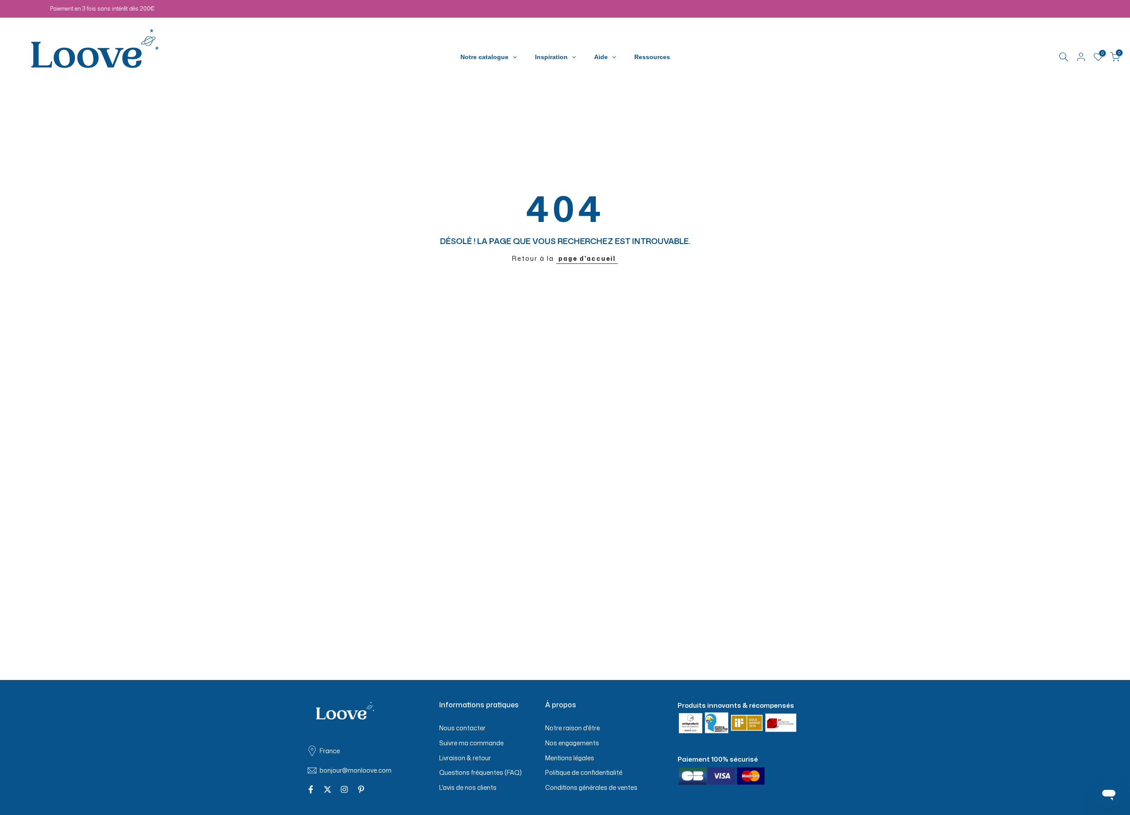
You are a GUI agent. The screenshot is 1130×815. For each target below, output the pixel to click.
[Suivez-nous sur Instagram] (344, 790)
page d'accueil (587, 258)
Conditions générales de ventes (591, 787)
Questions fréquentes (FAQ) (480, 772)
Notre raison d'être (572, 728)
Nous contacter (462, 728)
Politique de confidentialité (583, 772)
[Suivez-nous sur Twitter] (327, 790)
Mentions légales (569, 757)
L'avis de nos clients (468, 787)
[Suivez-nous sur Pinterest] (361, 790)
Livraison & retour (465, 757)
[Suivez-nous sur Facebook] (311, 790)
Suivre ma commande (471, 742)
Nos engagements (572, 742)
